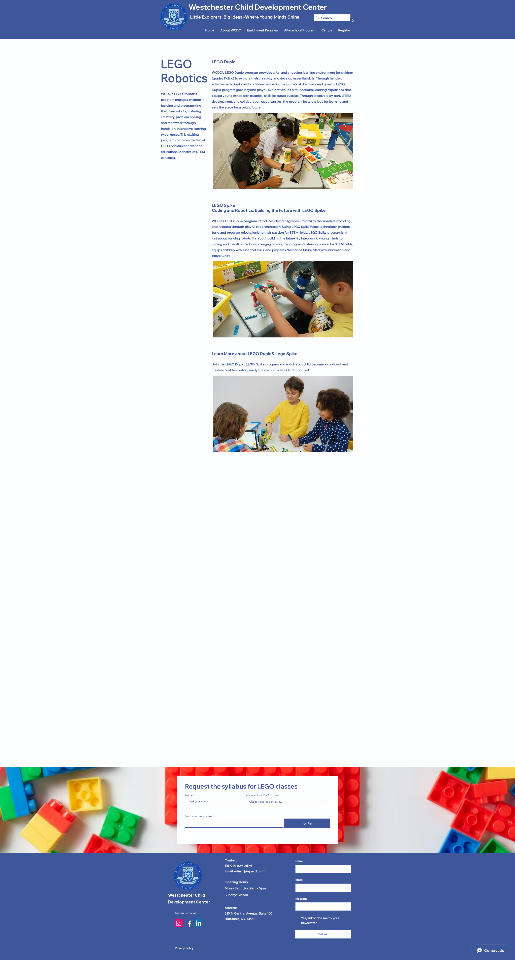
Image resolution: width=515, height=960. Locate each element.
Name (189, 794)
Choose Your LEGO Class (262, 794)
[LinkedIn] (198, 923)
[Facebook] (189, 923)
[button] (352, 19)
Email (299, 880)
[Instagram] (179, 923)
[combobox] (289, 801)
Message (301, 898)
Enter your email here (198, 816)
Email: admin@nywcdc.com (245, 871)
